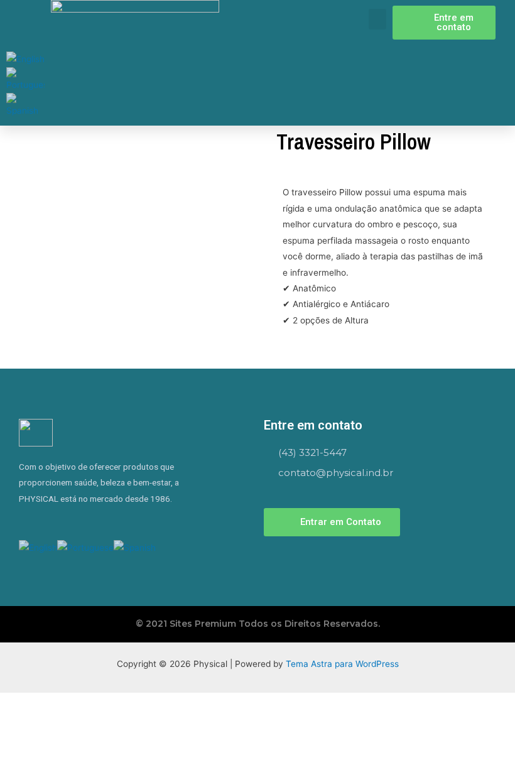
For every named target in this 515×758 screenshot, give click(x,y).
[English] (25, 58)
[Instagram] (25, 520)
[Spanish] (25, 105)
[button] (377, 19)
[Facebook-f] (45, 520)
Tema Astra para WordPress (342, 664)
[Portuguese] (25, 79)
